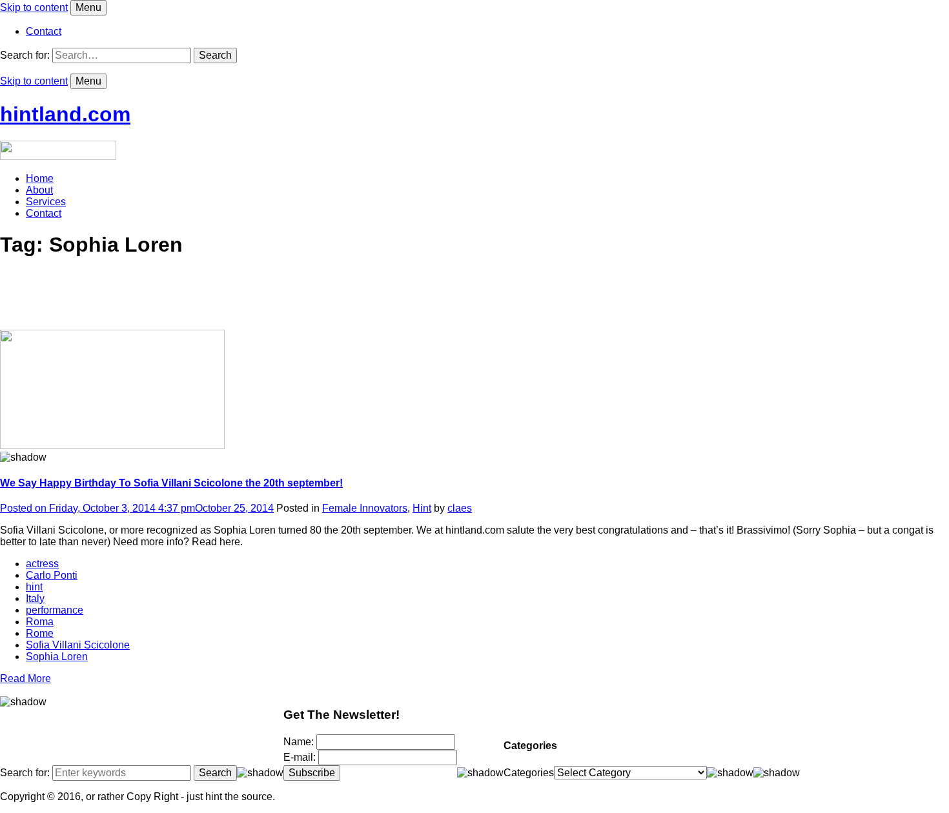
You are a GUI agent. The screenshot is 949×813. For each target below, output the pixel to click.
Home (40, 178)
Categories (529, 772)
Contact (43, 31)
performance (54, 610)
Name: (299, 741)
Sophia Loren (57, 656)
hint (34, 586)
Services (46, 201)
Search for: (25, 55)
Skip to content (34, 7)
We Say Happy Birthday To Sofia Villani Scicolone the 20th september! (171, 482)
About (39, 190)
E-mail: (300, 757)
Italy (35, 598)
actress (42, 563)
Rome (40, 633)
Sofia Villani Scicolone (78, 644)
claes (459, 508)
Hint (422, 508)
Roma (40, 621)
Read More (25, 678)
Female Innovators (364, 508)
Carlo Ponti (51, 575)
